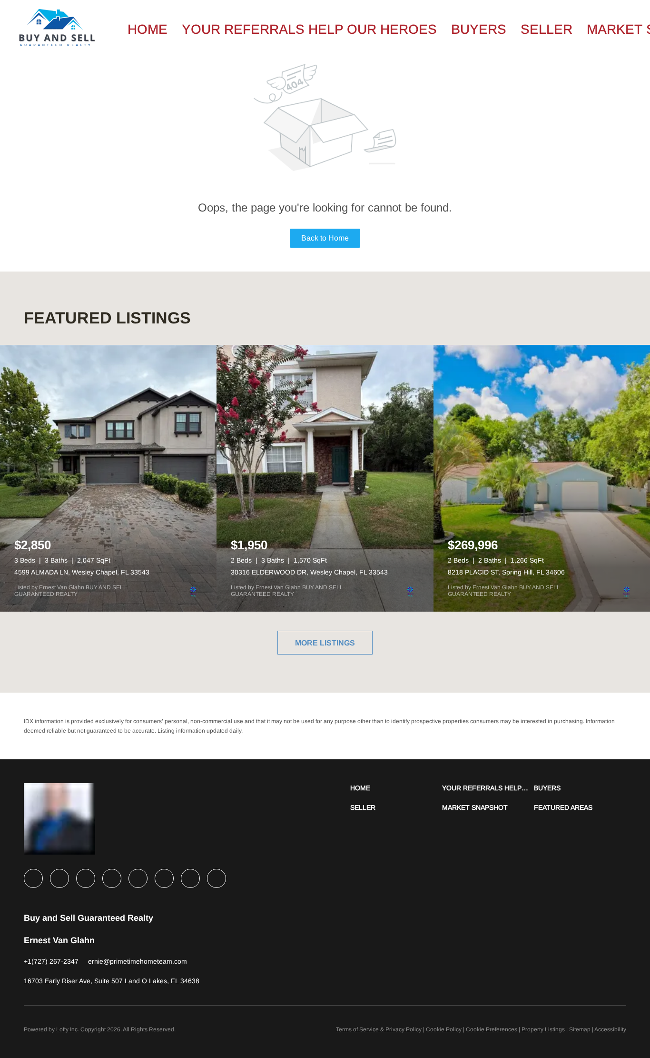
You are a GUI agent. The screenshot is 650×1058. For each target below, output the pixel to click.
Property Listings (543, 1029)
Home (147, 29)
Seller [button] (546, 29)
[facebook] (33, 878)
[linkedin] (59, 878)
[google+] (216, 878)
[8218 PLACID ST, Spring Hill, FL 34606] (541, 478)
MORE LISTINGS (325, 643)
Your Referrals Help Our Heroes (309, 29)
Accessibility (610, 1029)
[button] (396, 788)
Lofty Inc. (67, 1029)
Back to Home (325, 238)
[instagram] (138, 878)
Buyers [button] (478, 29)
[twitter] (85, 878)
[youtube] (164, 878)
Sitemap (580, 1029)
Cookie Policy (444, 1029)
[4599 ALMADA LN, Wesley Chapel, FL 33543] (108, 478)
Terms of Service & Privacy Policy (379, 1029)
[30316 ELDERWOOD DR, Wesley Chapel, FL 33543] (325, 478)
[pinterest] (190, 878)
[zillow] (111, 878)
